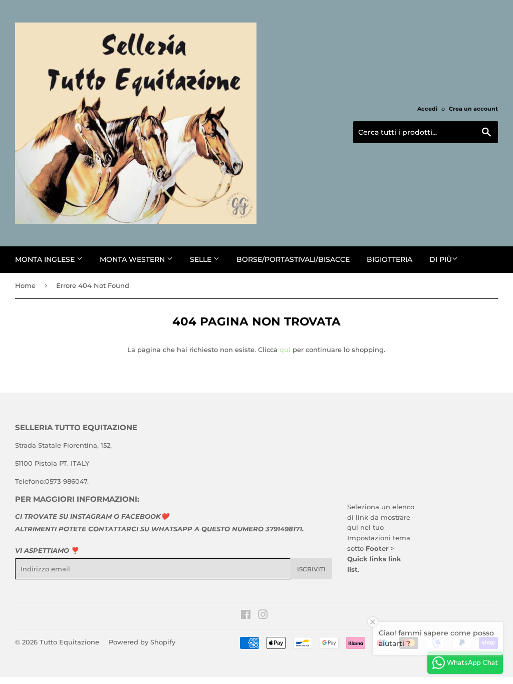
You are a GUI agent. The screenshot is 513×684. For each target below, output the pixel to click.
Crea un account (473, 108)
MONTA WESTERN (133, 259)
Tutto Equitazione (69, 642)
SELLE (201, 259)
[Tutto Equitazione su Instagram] (263, 616)
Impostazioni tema (378, 538)
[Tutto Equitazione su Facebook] (245, 616)
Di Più (440, 259)
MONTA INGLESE (46, 259)
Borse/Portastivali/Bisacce (293, 259)
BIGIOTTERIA (389, 259)
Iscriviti (311, 569)
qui (285, 350)
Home (25, 285)
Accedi (427, 108)
